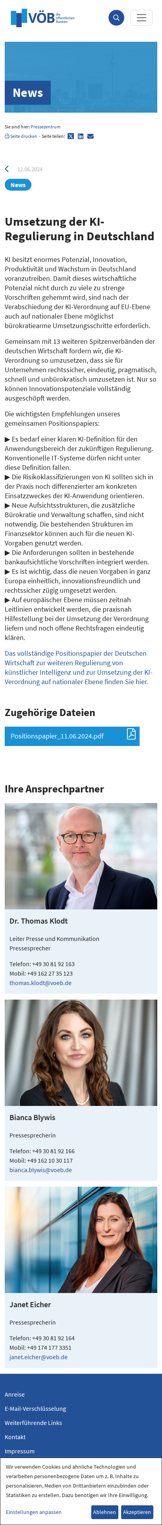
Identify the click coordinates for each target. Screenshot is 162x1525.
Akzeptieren (137, 1512)
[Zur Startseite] (42, 18)
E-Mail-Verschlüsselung (35, 1408)
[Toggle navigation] (142, 18)
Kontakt (15, 1437)
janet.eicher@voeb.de (38, 1357)
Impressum (20, 1451)
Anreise (15, 1394)
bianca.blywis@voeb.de (40, 1170)
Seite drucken (23, 136)
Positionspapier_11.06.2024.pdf (57, 735)
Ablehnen (104, 1512)
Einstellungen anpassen (34, 1512)
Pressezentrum (46, 127)
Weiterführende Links (33, 1423)
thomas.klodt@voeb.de (40, 983)
